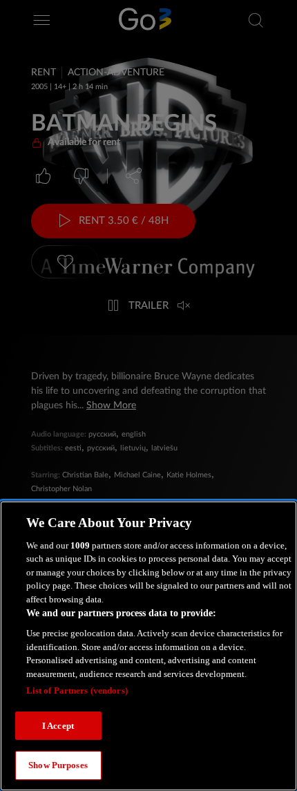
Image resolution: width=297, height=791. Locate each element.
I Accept (58, 726)
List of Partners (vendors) (77, 690)
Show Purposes (58, 765)
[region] (148, 646)
